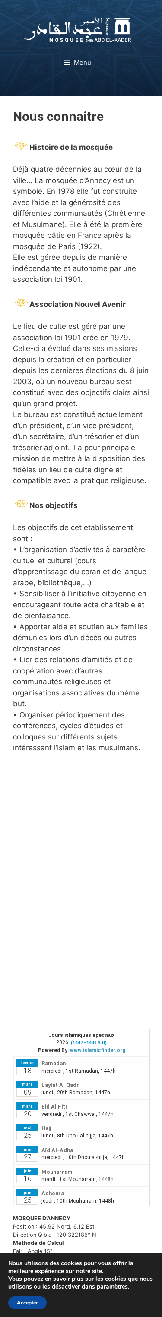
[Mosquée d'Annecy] (77, 29)
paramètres (112, 1287)
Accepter (27, 1302)
